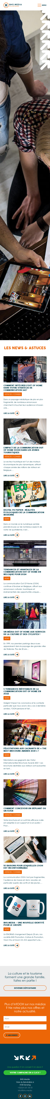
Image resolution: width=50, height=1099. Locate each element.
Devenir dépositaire (25, 988)
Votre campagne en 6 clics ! (25, 1072)
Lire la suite (9, 413)
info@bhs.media (25, 1090)
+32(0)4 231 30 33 (25, 1087)
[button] (39, 5)
